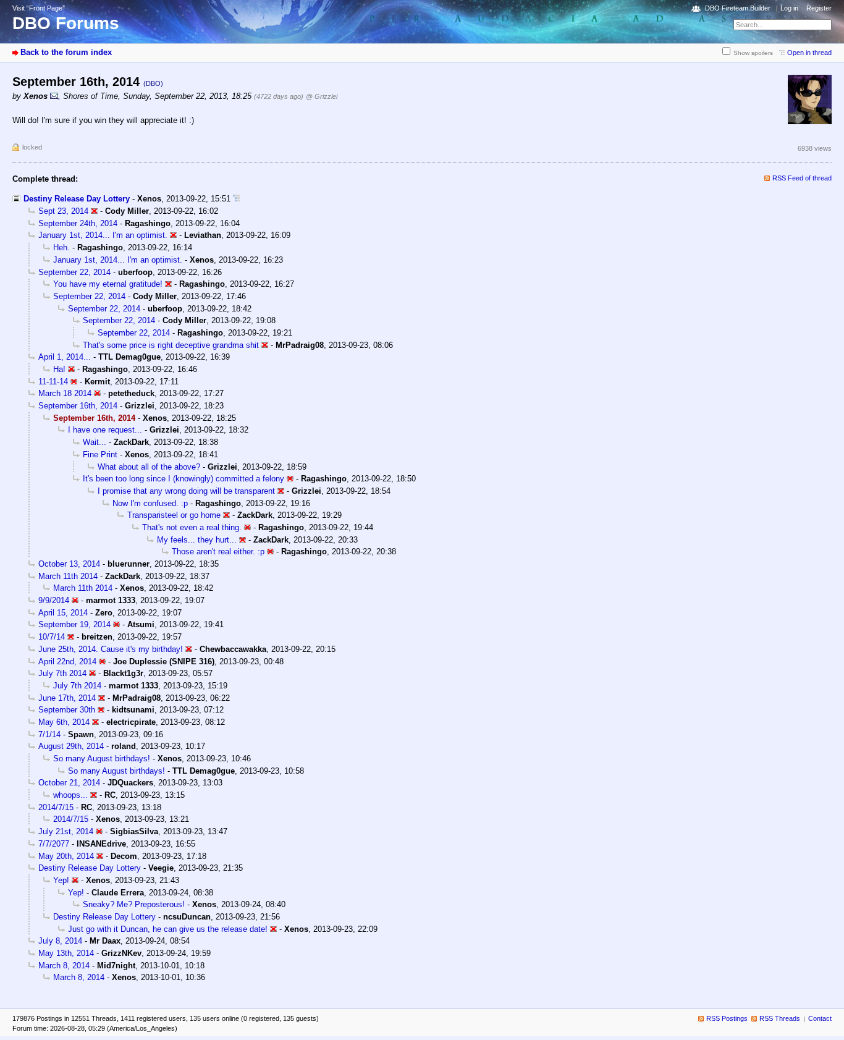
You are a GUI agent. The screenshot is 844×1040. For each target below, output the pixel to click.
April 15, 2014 (63, 612)
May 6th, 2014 (64, 722)
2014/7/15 (56, 807)
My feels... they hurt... (197, 539)
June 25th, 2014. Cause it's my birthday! (110, 649)
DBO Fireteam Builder (737, 8)
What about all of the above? (149, 466)
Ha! (59, 369)
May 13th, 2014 (66, 953)
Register (819, 8)
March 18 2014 (64, 393)
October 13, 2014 (69, 564)
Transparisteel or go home (174, 515)
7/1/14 (49, 734)
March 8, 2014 (64, 965)
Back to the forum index (66, 52)
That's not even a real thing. (192, 527)
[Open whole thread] (236, 198)
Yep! (61, 880)
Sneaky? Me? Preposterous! (134, 904)
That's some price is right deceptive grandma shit (171, 345)
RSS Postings (727, 1018)
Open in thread (809, 52)
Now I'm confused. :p (150, 503)
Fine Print (100, 454)
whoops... (70, 795)
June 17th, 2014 (67, 698)
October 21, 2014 (69, 782)
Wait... (94, 442)
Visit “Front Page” (38, 8)
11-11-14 (53, 381)
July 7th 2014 (62, 673)
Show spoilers (753, 52)
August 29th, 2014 (71, 746)
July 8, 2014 (60, 940)
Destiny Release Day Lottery (76, 198)
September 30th (66, 709)
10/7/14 (51, 636)
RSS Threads (779, 1018)
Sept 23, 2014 (63, 211)
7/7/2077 (53, 843)
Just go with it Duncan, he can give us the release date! (168, 929)
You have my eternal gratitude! (107, 284)
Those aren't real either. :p (218, 551)
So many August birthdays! (101, 758)
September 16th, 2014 (77, 405)
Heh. (61, 247)
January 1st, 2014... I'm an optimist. (102, 235)
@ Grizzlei (321, 96)
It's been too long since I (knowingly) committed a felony (183, 478)
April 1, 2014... (64, 356)
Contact (820, 1018)
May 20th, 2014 (66, 856)
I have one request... (105, 429)
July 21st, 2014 (65, 831)
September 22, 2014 (74, 272)
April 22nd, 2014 (67, 661)
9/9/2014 (53, 600)
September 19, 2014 (74, 624)
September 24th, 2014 (77, 223)
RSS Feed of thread (802, 178)
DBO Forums (65, 23)
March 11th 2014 (68, 576)
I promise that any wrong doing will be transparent (186, 491)
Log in (789, 8)
